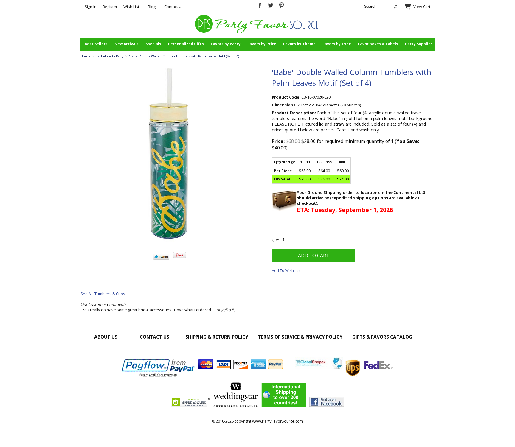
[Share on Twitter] (161, 258)
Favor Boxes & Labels (378, 43)
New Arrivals (126, 43)
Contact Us (174, 6)
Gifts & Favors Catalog (382, 337)
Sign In (91, 6)
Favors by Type (336, 43)
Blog (152, 6)
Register (110, 6)
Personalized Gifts (186, 43)
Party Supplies (419, 43)
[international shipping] (344, 367)
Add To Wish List (286, 270)
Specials (153, 43)
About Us (105, 337)
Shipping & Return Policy (216, 337)
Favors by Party (226, 43)
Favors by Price (261, 43)
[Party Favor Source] (257, 32)
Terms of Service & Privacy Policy (300, 337)
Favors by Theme (299, 43)
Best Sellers (96, 43)
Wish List (131, 6)
